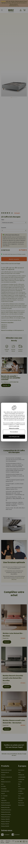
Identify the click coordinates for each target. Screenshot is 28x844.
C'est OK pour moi (14, 436)
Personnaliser (14, 431)
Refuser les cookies (14, 428)
